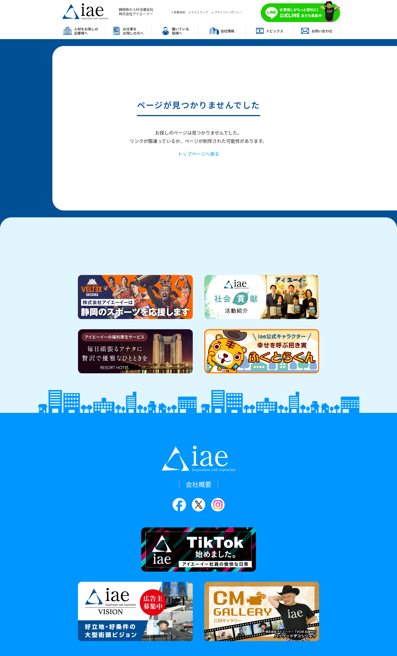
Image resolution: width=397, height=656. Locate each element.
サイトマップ (199, 12)
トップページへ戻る (198, 153)
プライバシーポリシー (228, 12)
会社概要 (198, 484)
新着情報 (179, 12)
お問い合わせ (322, 31)
